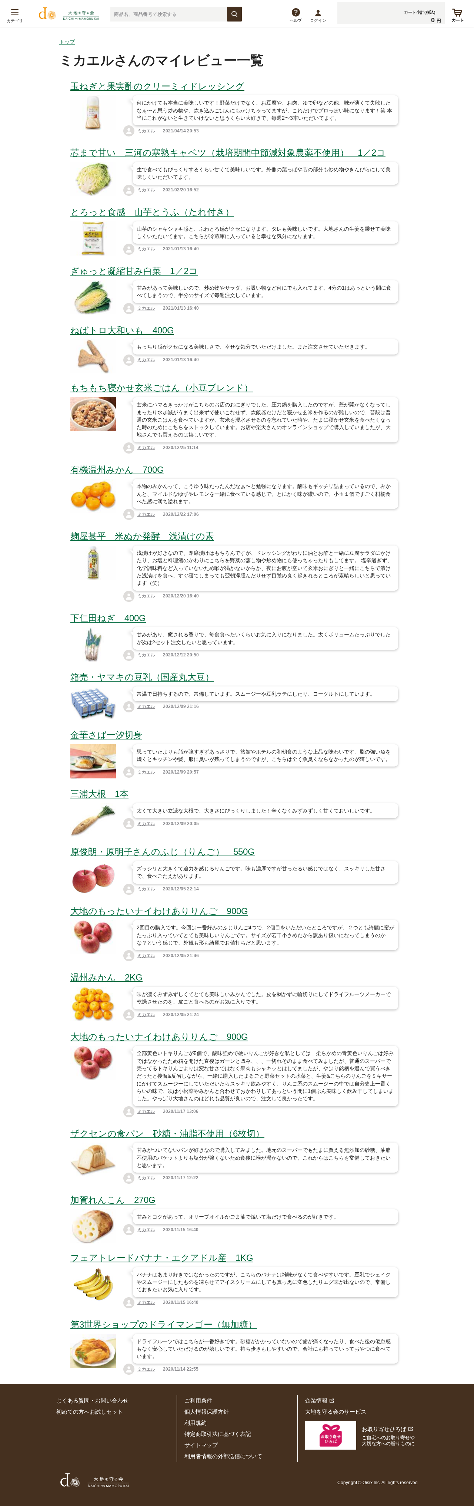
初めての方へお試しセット (89, 1411)
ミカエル (146, 131)
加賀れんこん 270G (113, 1200)
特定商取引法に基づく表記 (217, 1434)
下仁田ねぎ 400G (108, 618)
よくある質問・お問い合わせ (92, 1400)
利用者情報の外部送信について (223, 1456)
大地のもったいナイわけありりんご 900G (159, 911)
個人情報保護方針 (206, 1411)
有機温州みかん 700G (117, 470)
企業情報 (316, 1400)
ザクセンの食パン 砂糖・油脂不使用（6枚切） (167, 1133)
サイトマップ (201, 1445)
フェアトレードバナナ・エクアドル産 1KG (161, 1258)
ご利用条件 (198, 1400)
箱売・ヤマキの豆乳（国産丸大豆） (142, 677)
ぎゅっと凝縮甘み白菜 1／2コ (134, 271)
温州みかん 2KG (106, 977)
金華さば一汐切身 (106, 735)
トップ (67, 42)
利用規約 (195, 1423)
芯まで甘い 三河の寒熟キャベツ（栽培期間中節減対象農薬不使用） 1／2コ (227, 153)
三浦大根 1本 (99, 794)
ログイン (318, 20)
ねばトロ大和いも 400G (122, 330)
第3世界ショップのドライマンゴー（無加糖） (163, 1324)
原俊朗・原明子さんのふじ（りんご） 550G (162, 852)
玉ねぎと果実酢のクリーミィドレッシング (157, 86)
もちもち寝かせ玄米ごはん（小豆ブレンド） (161, 388)
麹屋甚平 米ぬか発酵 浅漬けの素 (142, 536)
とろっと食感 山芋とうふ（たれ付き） (152, 212)
